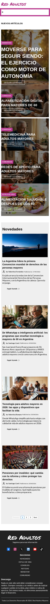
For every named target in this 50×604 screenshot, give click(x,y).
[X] (21, 549)
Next (35, 517)
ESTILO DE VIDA (25, 562)
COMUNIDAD (25, 575)
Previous (16, 517)
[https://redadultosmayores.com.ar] (24, 4)
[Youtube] (35, 549)
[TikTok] (41, 549)
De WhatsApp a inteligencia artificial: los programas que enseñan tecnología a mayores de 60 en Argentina (25, 336)
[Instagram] (15, 549)
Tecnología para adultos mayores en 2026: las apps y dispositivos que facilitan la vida (22, 407)
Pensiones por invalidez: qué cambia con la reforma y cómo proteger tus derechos (22, 476)
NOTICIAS (25, 569)
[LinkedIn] (28, 549)
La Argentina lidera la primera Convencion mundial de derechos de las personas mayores (24, 264)
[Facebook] (8, 549)
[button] (2, 12)
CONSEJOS (25, 565)
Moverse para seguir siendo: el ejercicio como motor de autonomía (23, 62)
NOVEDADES (25, 559)
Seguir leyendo (12, 289)
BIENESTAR (25, 572)
